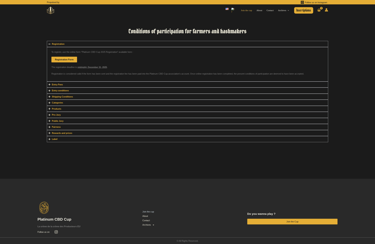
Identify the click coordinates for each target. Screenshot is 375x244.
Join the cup (148, 211)
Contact (146, 220)
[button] (287, 10)
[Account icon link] (326, 10)
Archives (146, 225)
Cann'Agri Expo (67, 2)
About (145, 216)
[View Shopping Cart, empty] (319, 10)
